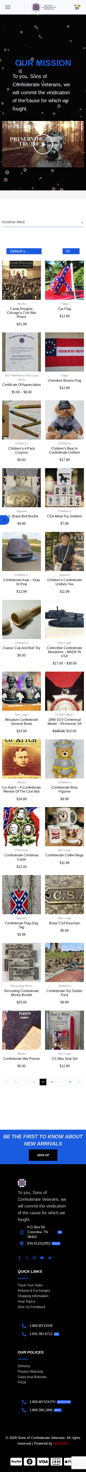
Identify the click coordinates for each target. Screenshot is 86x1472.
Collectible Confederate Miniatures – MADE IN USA (64, 652)
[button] (7, 7)
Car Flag (64, 309)
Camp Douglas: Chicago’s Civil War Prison (21, 313)
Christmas (21, 850)
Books (22, 303)
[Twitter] (27, 1257)
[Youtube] (42, 1257)
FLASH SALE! (64, 714)
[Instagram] (34, 1257)
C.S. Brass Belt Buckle (21, 516)
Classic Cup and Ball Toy (21, 648)
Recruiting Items (21, 985)
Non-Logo (64, 642)
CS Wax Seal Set (64, 1058)
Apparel (21, 511)
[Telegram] (49, 1257)
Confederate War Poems (21, 1058)
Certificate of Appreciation (21, 385)
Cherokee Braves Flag (64, 380)
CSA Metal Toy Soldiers (64, 516)
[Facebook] (19, 1257)
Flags (64, 303)
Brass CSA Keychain (64, 923)
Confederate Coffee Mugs (64, 855)
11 (52, 1082)
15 (70, 1082)
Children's (21, 443)
